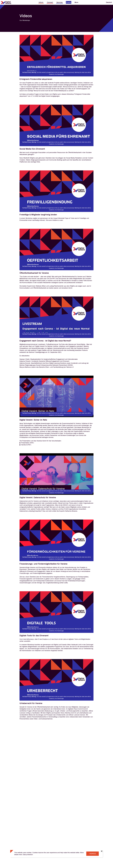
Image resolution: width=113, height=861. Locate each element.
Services (59, 2)
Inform (41, 2)
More (76, 2)
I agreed (92, 853)
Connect (50, 2)
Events (68, 2)
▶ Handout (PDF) (25, 445)
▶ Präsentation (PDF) (27, 443)
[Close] (102, 851)
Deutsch (109, 2)
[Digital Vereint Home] (6, 2)
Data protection (28, 854)
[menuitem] (41, 2)
